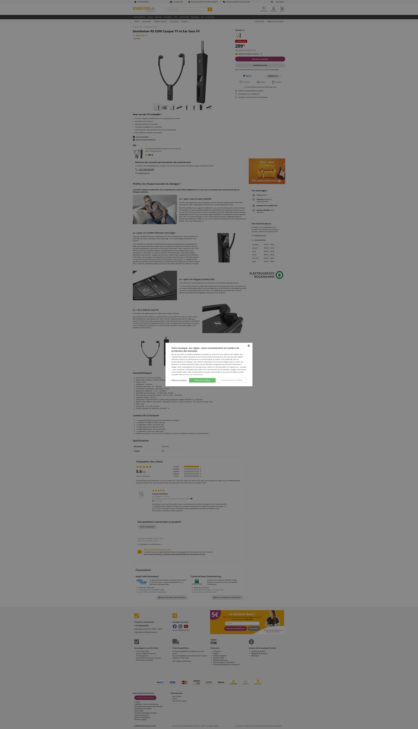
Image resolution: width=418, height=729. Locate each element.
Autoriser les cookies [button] (202, 380)
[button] (179, 380)
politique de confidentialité (193, 374)
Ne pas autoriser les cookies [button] (231, 380)
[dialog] (209, 364)
